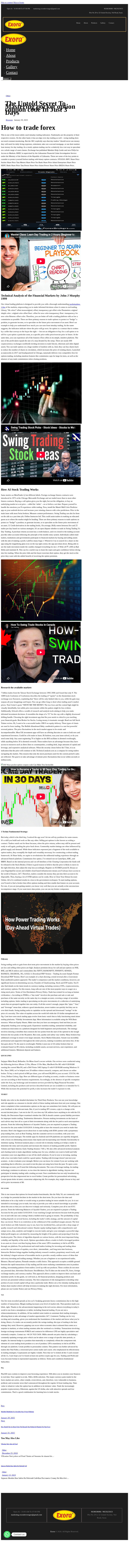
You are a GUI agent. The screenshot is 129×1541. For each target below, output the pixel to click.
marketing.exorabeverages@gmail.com (26, 1515)
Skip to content (7, 3)
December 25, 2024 (10, 1453)
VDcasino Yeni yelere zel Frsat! (9, 1444)
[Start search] (2, 78)
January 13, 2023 (9, 1475)
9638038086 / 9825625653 (102, 1512)
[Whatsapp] (7, 1534)
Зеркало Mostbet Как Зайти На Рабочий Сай (14, 1466)
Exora (52, 1532)
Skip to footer (18, 3)
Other (8, 96)
